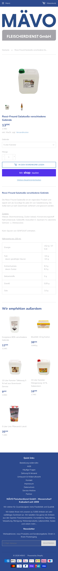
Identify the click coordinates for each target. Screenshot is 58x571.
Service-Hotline (29, 490)
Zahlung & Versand (29, 473)
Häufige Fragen (29, 470)
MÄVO (22, 555)
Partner (29, 494)
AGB (29, 466)
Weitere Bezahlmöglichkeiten (29, 180)
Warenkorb (51, 3)
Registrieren (48, 543)
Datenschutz (29, 487)
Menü (7, 3)
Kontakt (29, 480)
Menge (5, 152)
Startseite (5, 50)
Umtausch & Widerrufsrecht (29, 476)
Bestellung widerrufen (29, 463)
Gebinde (5, 139)
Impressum (29, 483)
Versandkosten (22, 132)
